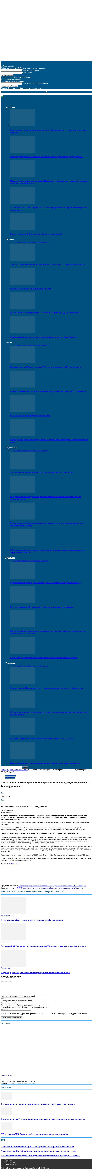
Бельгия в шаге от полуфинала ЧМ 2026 (30, 415)
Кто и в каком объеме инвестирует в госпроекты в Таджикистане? (32, 920)
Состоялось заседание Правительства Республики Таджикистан (41, 472)
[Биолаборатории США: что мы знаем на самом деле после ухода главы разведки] (22, 152)
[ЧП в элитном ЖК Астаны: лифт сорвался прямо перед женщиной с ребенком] (6, 1130)
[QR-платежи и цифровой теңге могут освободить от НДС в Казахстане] (22, 308)
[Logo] (18, 98)
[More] (45, 875)
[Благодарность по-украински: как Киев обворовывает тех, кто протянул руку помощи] (22, 126)
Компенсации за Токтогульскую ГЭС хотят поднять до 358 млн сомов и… (46, 367)
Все (11, 243)
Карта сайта (10, 1162)
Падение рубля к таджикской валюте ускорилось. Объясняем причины (35, 972)
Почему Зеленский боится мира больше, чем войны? (36, 234)
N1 (2, 793)
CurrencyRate (6, 1075)
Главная (8, 1160)
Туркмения (10, 558)
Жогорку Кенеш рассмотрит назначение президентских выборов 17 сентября (48, 391)
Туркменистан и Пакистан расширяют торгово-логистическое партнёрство (38, 1104)
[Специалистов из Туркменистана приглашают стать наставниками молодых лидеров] (6, 1115)
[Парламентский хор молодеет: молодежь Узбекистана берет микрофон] (22, 759)
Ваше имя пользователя (32, 70)
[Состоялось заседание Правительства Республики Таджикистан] (22, 468)
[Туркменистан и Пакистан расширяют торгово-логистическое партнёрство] (6, 1099)
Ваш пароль (27, 73)
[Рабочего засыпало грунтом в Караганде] (22, 284)
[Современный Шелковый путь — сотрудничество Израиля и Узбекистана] (22, 683)
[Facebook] (4, 875)
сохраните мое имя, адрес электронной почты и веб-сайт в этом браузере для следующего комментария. (47, 1014)
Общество (17, 243)
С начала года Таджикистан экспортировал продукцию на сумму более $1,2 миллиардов (52, 886)
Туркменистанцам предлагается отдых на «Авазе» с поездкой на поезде (45, 582)
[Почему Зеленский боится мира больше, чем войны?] (22, 230)
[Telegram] (29, 875)
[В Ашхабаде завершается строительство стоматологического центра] (22, 653)
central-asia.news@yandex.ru (26, 1083)
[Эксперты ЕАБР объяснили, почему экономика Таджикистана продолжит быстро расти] (13, 940)
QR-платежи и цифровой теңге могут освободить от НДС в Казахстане (45, 313)
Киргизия (9, 342)
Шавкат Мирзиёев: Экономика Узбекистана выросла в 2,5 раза (41, 739)
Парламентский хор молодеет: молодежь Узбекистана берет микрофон (45, 763)
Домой (3, 770)
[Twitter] (13, 875)
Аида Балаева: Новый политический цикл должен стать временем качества (47, 264)
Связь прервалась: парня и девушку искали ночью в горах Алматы (43, 337)
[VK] (37, 875)
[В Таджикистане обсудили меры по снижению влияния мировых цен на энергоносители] (22, 492)
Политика (24, 243)
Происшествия (34, 243)
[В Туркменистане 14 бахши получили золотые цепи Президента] (22, 602)
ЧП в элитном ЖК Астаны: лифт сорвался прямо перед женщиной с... (35, 1134)
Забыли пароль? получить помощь (15, 77)
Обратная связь (11, 1164)
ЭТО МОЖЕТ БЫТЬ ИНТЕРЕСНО (21, 891)
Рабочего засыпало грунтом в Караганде (30, 288)
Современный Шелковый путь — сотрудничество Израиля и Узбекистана (46, 688)
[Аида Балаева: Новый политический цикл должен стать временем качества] (22, 260)
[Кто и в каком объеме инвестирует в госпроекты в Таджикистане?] (13, 913)
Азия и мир (10, 107)
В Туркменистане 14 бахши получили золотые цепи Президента (41, 607)
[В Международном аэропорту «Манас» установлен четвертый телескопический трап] (22, 435)
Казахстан (9, 239)
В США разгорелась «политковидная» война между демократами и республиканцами (50, 888)
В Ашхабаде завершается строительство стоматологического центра (43, 657)
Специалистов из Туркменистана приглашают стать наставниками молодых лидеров (43, 1119)
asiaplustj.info (13, 863)
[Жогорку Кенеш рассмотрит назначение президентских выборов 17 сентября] (22, 387)
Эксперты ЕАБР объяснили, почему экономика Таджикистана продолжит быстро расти (44, 946)
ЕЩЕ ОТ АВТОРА (55, 891)
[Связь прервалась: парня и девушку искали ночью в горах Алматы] (22, 333)
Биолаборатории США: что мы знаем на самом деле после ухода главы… (46, 156)
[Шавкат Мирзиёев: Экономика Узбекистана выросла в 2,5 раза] (22, 734)
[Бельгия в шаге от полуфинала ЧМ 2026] (22, 411)
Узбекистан (10, 663)
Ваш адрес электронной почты (35, 83)
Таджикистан (11, 448)
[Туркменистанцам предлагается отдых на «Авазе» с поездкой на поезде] (22, 578)
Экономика (44, 243)
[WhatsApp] (21, 875)
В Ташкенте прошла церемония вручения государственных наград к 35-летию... (40, 1155)
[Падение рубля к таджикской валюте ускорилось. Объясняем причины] (13, 966)
